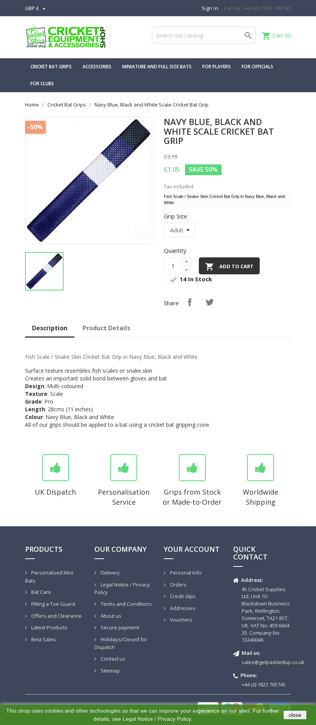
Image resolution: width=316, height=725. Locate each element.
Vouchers (180, 619)
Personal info (185, 572)
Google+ (229, 302)
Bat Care (40, 591)
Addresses (182, 608)
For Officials (257, 66)
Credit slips (182, 596)
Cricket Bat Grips (51, 66)
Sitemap (109, 670)
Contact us (112, 658)
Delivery (109, 572)
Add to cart (229, 266)
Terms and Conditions (125, 603)
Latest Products (48, 627)
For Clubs (42, 83)
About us (110, 615)
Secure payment (119, 627)
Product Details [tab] (106, 328)
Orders (178, 584)
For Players (216, 66)
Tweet (209, 302)
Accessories (96, 66)
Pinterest (249, 302)
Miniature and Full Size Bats (157, 66)
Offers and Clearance (56, 615)
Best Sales (43, 639)
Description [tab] (49, 328)
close (295, 715)
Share (189, 302)
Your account (192, 549)
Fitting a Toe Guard (52, 603)
